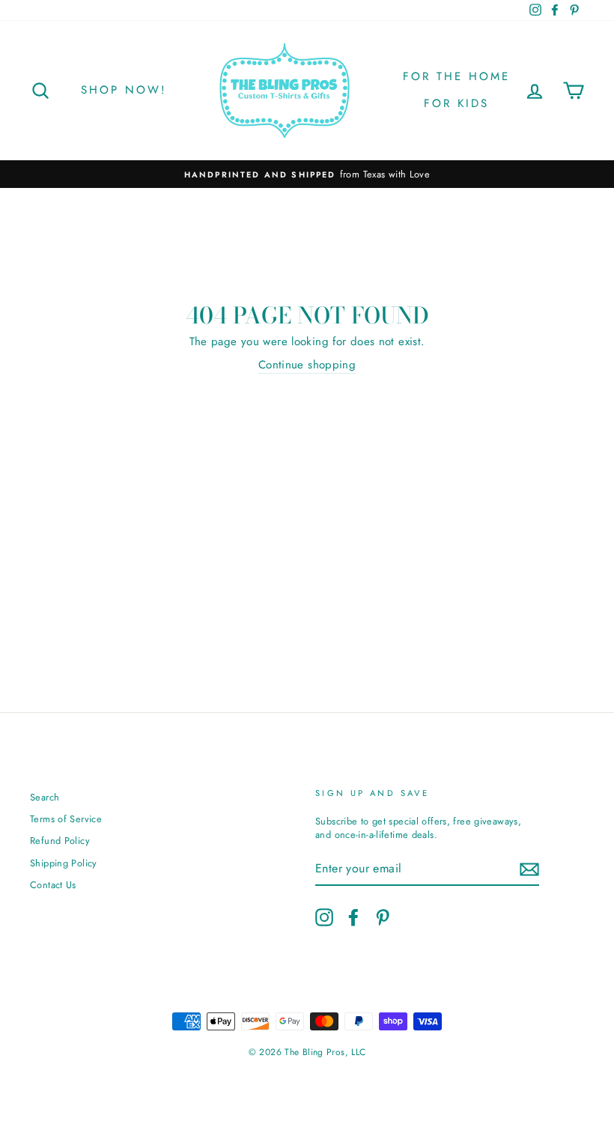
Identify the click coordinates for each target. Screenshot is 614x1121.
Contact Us (53, 885)
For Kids (456, 103)
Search (44, 797)
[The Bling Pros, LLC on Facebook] (353, 917)
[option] (307, 174)
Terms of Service (66, 819)
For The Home (456, 76)
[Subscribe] (529, 869)
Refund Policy (60, 840)
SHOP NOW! (124, 90)
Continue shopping (307, 365)
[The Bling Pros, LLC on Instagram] (324, 917)
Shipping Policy (63, 863)
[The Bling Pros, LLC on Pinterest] (383, 917)
